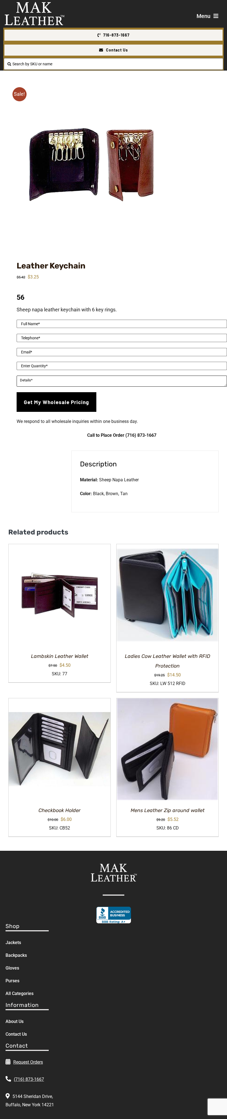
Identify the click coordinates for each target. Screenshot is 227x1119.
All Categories (19, 993)
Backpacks (16, 955)
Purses (12, 980)
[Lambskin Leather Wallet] (59, 595)
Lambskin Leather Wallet (59, 656)
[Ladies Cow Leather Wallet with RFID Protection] (167, 595)
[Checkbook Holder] (59, 749)
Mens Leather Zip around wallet (168, 810)
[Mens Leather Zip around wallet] (167, 749)
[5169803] (113, 165)
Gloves (12, 968)
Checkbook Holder (59, 810)
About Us (15, 1021)
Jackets (13, 942)
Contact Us (16, 1034)
